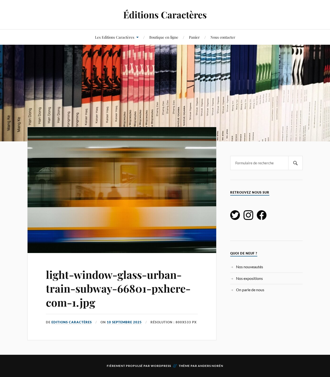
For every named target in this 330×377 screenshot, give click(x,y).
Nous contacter (222, 37)
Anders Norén (210, 366)
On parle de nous (250, 289)
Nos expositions (249, 278)
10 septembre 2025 (124, 322)
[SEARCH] (295, 163)
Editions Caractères (71, 322)
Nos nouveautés (249, 266)
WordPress (161, 366)
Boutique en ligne (163, 37)
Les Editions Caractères (114, 37)
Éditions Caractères (165, 14)
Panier (194, 37)
